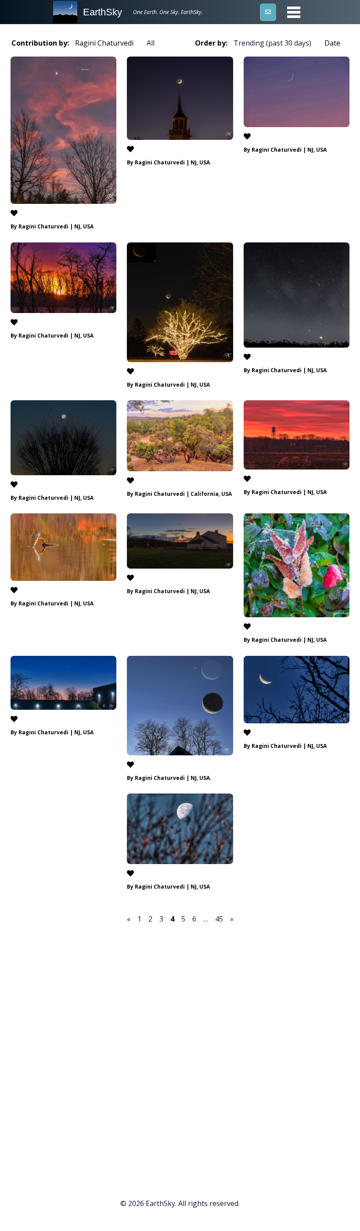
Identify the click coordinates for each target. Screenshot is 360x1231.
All (151, 43)
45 (219, 919)
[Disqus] (180, 1046)
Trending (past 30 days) (272, 43)
